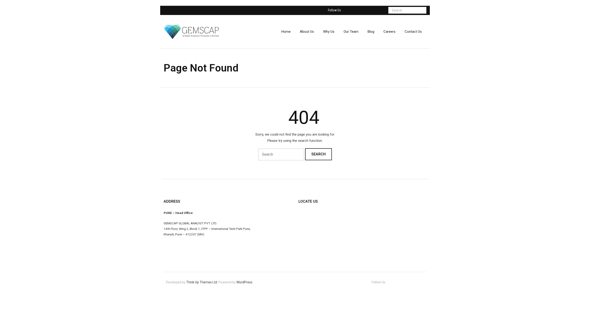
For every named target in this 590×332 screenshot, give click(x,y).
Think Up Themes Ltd (201, 282)
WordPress (244, 282)
